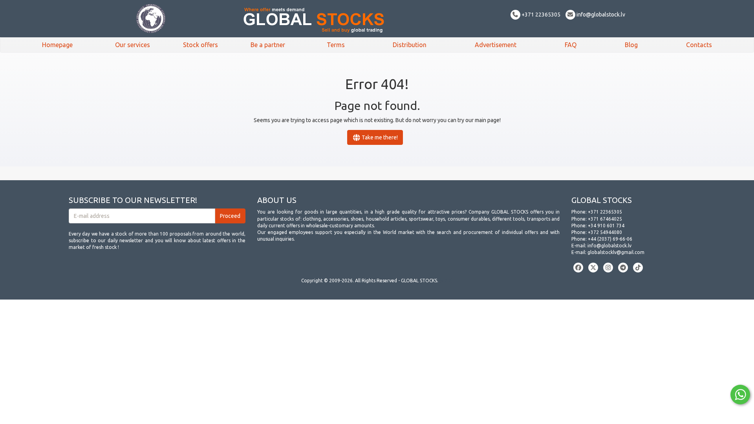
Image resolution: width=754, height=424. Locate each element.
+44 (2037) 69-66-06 (610, 238)
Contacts (699, 44)
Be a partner (268, 44)
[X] (593, 267)
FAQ (570, 44)
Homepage (57, 44)
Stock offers (200, 44)
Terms (336, 44)
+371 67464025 (605, 218)
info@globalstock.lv (600, 14)
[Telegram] (623, 267)
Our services (132, 44)
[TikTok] (638, 267)
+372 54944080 (605, 232)
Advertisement (495, 44)
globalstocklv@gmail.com (615, 252)
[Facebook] (578, 267)
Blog (631, 44)
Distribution (409, 44)
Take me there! (379, 137)
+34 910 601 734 (606, 225)
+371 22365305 (540, 14)
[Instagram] (608, 267)
